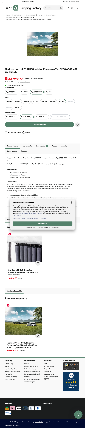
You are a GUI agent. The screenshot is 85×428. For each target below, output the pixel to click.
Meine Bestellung (30, 369)
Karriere (27, 364)
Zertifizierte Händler (27, 2)
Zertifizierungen (29, 382)
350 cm (26, 101)
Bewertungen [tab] (12, 151)
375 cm (35, 101)
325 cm (17, 101)
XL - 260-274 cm (42, 117)
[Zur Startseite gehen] (27, 8)
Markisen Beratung (11, 369)
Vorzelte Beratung (11, 377)
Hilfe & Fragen (9, 364)
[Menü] (78, 363)
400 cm (44, 101)
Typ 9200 (49, 92)
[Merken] (77, 124)
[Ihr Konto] (72, 8)
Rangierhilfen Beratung (12, 371)
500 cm (61, 101)
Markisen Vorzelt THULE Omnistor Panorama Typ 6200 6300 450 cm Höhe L (28, 19)
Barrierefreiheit (49, 366)
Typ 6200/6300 (36, 92)
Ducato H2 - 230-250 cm (60, 117)
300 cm (9, 101)
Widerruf (46, 379)
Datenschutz (48, 369)
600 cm (9, 107)
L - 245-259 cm (26, 117)
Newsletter (8, 374)
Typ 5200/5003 (11, 92)
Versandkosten (25, 82)
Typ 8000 (24, 92)
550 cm (71, 102)
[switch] (74, 368)
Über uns (27, 377)
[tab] (12, 146)
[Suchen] (60, 7)
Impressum (47, 371)
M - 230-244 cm (12, 117)
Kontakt (7, 366)
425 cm (17, 107)
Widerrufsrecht (49, 374)
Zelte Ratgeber (10, 379)
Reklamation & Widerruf (32, 374)
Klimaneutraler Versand (71, 2)
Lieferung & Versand (31, 366)
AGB (45, 364)
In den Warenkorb (39, 124)
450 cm (53, 101)
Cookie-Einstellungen (51, 377)
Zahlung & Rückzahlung (32, 379)
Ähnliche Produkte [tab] (14, 291)
